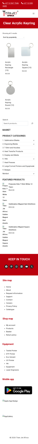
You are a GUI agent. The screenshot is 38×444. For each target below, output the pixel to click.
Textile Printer (11, 351)
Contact (9, 300)
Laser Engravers (12, 370)
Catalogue (10, 309)
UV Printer (10, 360)
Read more (27, 76)
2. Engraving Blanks (10, 144)
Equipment (10, 367)
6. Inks (5, 159)
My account (10, 325)
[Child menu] (33, 140)
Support (9, 297)
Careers (9, 303)
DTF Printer (10, 354)
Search (5, 120)
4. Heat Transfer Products (13, 151)
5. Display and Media (11, 155)
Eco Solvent (10, 357)
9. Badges (6, 170)
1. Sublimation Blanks (11, 140)
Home (8, 287)
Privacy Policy (11, 306)
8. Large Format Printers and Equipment (18, 166)
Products (9, 328)
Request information (14, 293)
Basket (9, 332)
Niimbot (6, 173)
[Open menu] (33, 13)
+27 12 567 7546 (11, 3)
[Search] (32, 123)
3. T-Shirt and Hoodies (11, 148)
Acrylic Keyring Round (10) (9, 102)
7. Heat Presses (9, 162)
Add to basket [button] (10, 78)
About (8, 290)
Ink (7, 363)
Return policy (11, 335)
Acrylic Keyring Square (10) (26, 65)
